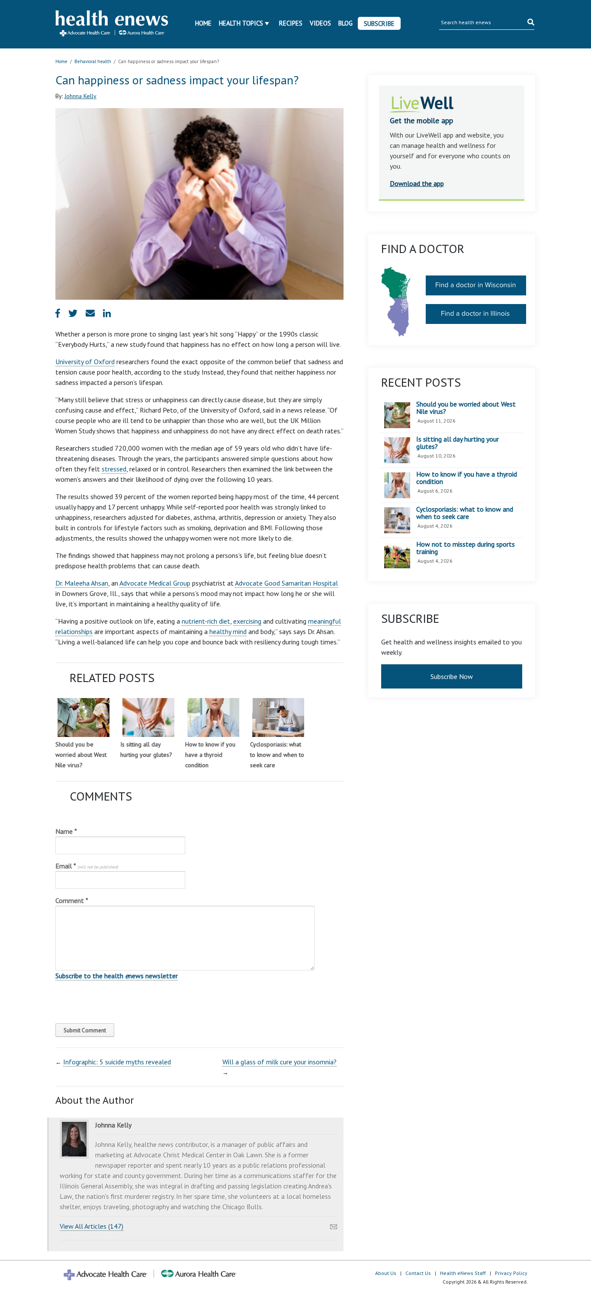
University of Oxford (85, 361)
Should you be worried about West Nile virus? (80, 754)
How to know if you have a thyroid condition (210, 754)
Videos (320, 23)
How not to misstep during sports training (465, 548)
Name (66, 831)
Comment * (71, 900)
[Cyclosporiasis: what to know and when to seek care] (278, 717)
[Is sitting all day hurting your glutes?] (148, 717)
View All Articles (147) (91, 1226)
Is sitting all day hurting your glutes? (457, 443)
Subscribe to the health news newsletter (116, 975)
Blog (345, 23)
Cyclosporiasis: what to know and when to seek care (277, 754)
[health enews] (112, 24)
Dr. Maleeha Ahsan (81, 583)
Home (203, 23)
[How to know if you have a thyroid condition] (213, 717)
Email (86, 866)
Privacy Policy (511, 1273)
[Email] (333, 1224)
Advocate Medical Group (154, 583)
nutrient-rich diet (206, 621)
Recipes (290, 23)
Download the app (417, 183)
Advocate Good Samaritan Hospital (286, 583)
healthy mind (228, 631)
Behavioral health (92, 61)
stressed (114, 468)
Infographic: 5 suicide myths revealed (117, 1061)
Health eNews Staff (463, 1273)
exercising (247, 621)
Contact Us (418, 1273)
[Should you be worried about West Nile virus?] (83, 717)
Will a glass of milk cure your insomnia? (279, 1061)
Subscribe (379, 23)
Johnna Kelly (80, 96)
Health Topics (241, 23)
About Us (385, 1273)
